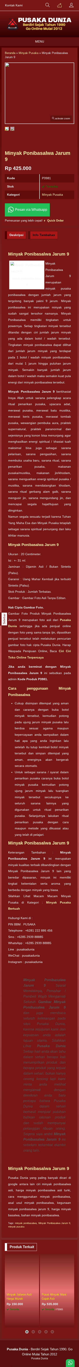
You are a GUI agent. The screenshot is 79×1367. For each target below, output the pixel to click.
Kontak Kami (14, 5)
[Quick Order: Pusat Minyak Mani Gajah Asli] (71, 1288)
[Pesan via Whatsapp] (59, 5)
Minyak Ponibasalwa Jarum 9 (54, 1223)
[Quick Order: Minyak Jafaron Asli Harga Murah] (36, 1288)
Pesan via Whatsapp (30, 209)
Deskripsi (16, 235)
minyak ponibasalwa (26, 1223)
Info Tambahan (44, 235)
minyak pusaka (16, 1226)
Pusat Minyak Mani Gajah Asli (54, 1296)
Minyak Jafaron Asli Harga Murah (19, 1296)
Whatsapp (29, 1323)
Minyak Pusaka (52, 194)
